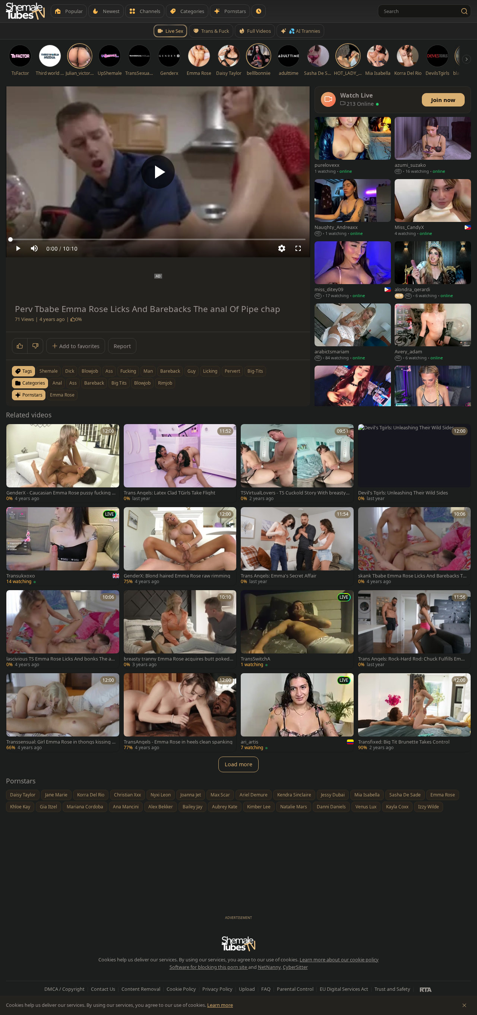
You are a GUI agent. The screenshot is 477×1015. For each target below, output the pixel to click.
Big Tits (119, 383)
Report (122, 346)
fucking (128, 371)
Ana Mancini (126, 807)
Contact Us (103, 989)
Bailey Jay (192, 807)
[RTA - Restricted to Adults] (426, 989)
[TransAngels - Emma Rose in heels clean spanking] (180, 712)
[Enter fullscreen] (298, 248)
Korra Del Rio (90, 795)
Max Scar (220, 795)
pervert (232, 371)
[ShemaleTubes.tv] (25, 11)
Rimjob (165, 383)
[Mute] (34, 248)
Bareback (94, 383)
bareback (170, 371)
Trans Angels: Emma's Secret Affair (278, 575)
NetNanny (269, 967)
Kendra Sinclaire (294, 795)
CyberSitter (295, 967)
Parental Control (295, 989)
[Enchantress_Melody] (353, 395)
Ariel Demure (254, 795)
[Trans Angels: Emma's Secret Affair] (297, 546)
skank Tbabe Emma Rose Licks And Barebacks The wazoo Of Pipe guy (412, 575)
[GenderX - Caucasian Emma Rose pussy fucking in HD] (62, 463)
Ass (73, 383)
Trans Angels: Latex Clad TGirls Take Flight (169, 492)
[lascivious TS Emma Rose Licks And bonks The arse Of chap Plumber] (62, 629)
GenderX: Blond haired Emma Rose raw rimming (177, 575)
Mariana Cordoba (85, 807)
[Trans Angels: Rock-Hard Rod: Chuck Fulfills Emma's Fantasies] (414, 629)
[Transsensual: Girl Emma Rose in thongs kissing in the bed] (62, 712)
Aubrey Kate (224, 807)
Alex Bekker (160, 807)
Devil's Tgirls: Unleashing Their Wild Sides (403, 492)
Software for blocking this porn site (209, 967)
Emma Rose (62, 395)
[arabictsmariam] (353, 332)
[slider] (158, 239)
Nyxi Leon (161, 795)
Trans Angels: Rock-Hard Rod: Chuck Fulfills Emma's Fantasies (411, 658)
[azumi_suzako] (433, 146)
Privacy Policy (217, 989)
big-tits (255, 371)
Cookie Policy (181, 989)
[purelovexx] (353, 146)
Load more (238, 764)
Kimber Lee (259, 807)
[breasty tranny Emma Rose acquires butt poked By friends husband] (180, 629)
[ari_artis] (297, 712)
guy (191, 371)
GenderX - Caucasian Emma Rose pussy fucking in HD (61, 492)
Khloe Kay (20, 807)
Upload (247, 989)
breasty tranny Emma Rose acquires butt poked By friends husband (177, 658)
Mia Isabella (367, 795)
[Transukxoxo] (62, 546)
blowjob (90, 371)
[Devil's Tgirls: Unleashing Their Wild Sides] (414, 463)
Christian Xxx (127, 795)
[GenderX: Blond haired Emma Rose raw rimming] (180, 546)
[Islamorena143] (433, 395)
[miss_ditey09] (353, 270)
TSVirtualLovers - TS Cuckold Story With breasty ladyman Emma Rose (294, 492)
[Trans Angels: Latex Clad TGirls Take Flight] (180, 463)
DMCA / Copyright (64, 989)
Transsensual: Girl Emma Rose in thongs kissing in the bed (61, 741)
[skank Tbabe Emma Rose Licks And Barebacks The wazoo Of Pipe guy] (414, 546)
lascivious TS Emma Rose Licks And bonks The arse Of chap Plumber (60, 658)
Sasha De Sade (405, 795)
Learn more (220, 1005)
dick (69, 371)
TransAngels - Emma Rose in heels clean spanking (178, 741)
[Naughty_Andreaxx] (353, 208)
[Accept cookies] (464, 1005)
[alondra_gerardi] (433, 270)
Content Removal (140, 989)
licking (210, 371)
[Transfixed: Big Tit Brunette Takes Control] (414, 712)
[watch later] (14, 432)
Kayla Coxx (397, 807)
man (148, 371)
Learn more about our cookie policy (339, 959)
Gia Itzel (48, 807)
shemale (49, 371)
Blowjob (142, 383)
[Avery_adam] (433, 332)
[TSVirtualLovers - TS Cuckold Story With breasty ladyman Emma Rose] (297, 463)
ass (109, 371)
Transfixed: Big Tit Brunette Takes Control (403, 741)
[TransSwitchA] (297, 629)
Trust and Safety (392, 989)
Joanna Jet (190, 795)
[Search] (464, 11)
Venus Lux (366, 807)
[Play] (158, 172)
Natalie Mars (293, 807)
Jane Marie (56, 795)
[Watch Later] (259, 11)
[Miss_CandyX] (433, 208)
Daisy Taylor (22, 795)
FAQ (266, 989)
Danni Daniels (331, 807)
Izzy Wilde (428, 807)
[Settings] (281, 248)
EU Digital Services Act (344, 989)
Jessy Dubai (333, 795)
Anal (57, 383)
